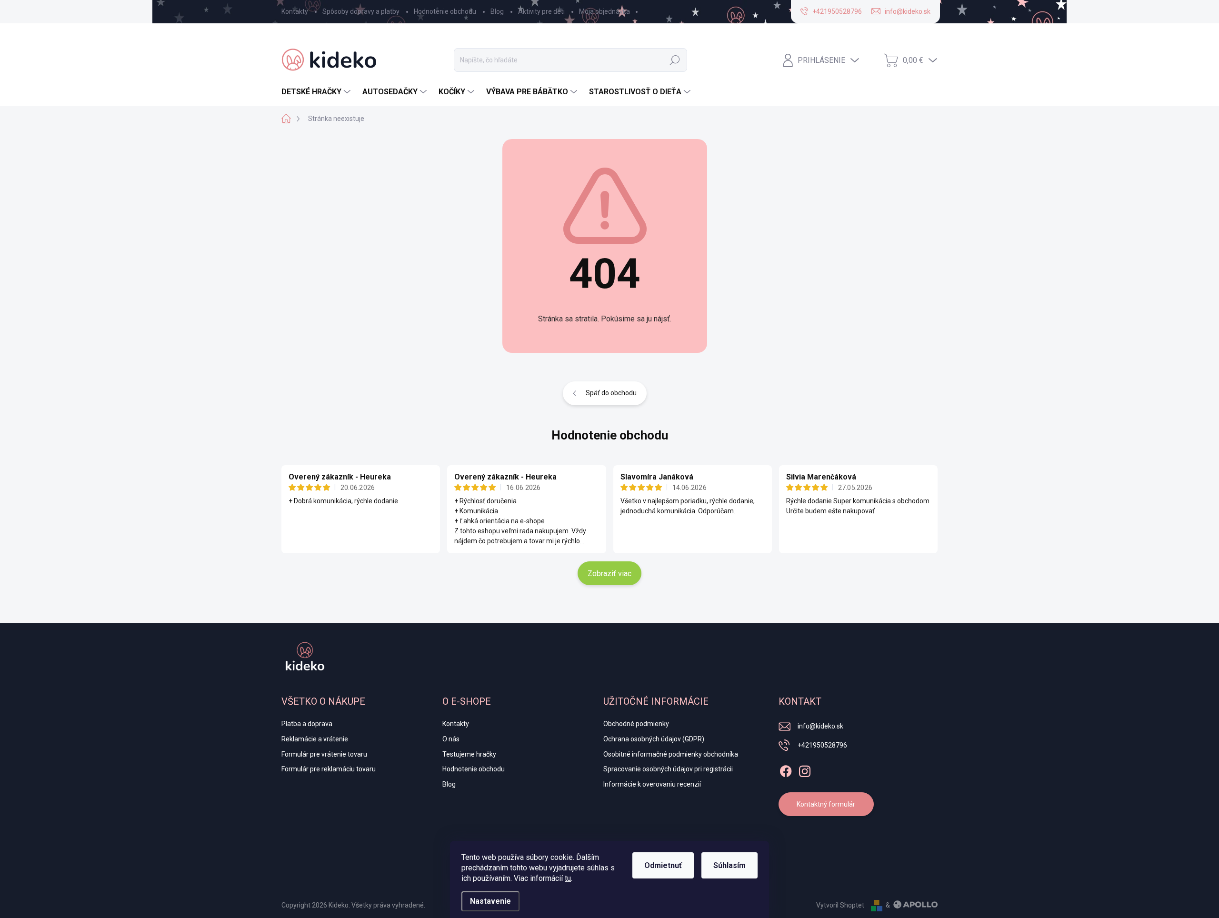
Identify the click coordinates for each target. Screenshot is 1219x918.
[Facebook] (786, 769)
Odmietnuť (663, 865)
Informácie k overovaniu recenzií (652, 784)
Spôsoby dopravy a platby (361, 11)
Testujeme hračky (469, 754)
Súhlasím (729, 865)
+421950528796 (822, 745)
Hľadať (675, 60)
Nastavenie (490, 901)
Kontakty (294, 11)
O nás (451, 739)
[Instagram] (805, 769)
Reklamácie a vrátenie (314, 739)
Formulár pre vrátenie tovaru (324, 754)
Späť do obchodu (611, 393)
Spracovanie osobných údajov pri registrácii (668, 769)
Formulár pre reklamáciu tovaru (328, 769)
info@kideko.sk (820, 726)
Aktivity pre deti (541, 11)
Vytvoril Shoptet (840, 905)
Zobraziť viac (609, 573)
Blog (497, 11)
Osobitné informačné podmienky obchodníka (670, 754)
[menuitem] (317, 92)
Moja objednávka (604, 11)
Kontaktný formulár (826, 804)
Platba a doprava (306, 724)
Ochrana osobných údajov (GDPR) (653, 739)
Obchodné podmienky (636, 724)
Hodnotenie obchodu (445, 11)
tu (568, 878)
